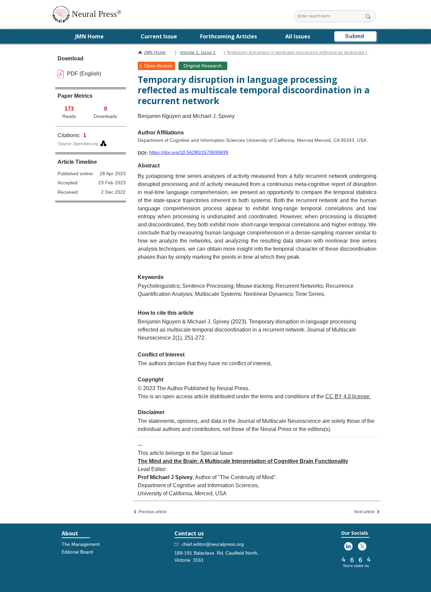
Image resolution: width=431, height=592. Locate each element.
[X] (362, 546)
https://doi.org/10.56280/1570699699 (188, 152)
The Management (80, 544)
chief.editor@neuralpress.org (213, 544)
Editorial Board (77, 552)
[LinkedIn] (348, 546)
